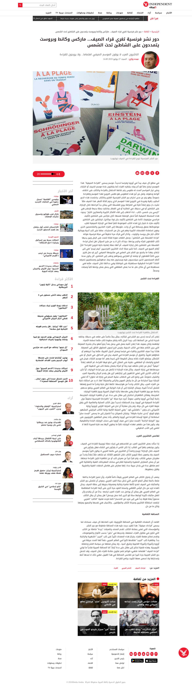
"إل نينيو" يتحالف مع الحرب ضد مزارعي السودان (50, 349)
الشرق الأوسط (53, 237)
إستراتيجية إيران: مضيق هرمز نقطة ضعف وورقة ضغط (47, 472)
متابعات (56, 263)
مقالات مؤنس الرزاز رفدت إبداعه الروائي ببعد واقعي (140, 603)
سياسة (158, 13)
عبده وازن (134, 59)
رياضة (109, 13)
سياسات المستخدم (117, 649)
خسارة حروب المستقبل (50, 454)
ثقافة (130, 13)
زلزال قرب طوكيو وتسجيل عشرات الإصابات (47, 215)
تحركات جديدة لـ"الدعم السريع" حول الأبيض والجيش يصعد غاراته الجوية (46, 268)
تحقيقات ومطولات (85, 13)
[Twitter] (151, 654)
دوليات (56, 196)
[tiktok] (135, 654)
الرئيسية (155, 32)
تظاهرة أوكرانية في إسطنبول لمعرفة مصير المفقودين (136, 18)
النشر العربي (126, 568)
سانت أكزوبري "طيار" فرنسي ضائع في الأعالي (97, 603)
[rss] (131, 654)
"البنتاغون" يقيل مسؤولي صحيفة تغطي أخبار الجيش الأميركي (52, 317)
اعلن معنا (120, 667)
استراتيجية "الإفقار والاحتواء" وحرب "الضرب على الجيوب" (48, 408)
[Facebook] (156, 654)
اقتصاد (140, 13)
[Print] (137, 173)
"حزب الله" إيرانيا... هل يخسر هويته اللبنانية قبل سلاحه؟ (52, 328)
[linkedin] (139, 654)
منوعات (119, 13)
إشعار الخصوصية (117, 654)
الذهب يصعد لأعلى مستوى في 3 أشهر (53, 296)
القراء (116, 568)
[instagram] (147, 654)
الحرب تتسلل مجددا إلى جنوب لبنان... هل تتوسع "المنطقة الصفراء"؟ (51, 380)
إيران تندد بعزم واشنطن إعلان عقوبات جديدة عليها (93, 18)
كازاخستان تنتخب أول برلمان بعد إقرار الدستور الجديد (46, 228)
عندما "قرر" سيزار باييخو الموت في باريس (97, 631)
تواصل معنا (119, 663)
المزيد (48, 13)
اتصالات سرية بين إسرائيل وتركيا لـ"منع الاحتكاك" (47, 241)
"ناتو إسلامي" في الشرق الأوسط (49, 488)
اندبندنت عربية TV (64, 13)
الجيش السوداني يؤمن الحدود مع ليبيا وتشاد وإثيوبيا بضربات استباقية (50, 338)
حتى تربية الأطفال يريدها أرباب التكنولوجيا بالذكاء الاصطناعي (47, 440)
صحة (100, 13)
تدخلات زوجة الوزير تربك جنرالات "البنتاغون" (53, 307)
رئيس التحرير (119, 658)
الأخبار (169, 13)
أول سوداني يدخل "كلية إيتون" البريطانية (53, 286)
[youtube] (143, 654)
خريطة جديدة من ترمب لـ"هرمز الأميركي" (48, 254)
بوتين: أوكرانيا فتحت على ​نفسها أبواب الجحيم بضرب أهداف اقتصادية (52, 359)
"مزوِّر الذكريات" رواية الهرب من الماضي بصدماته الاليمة (141, 631)
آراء (149, 13)
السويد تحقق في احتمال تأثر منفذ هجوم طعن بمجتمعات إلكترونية (45, 18)
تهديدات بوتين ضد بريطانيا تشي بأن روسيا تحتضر (49, 424)
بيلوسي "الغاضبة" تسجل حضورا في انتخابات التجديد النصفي (47, 202)
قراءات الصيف (140, 568)
